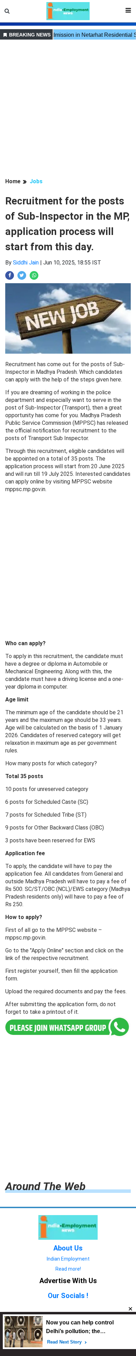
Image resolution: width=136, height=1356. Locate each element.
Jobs (36, 181)
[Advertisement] (68, 109)
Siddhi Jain (26, 262)
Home (13, 181)
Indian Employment (68, 1259)
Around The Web (45, 1186)
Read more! (68, 1269)
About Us (68, 1248)
